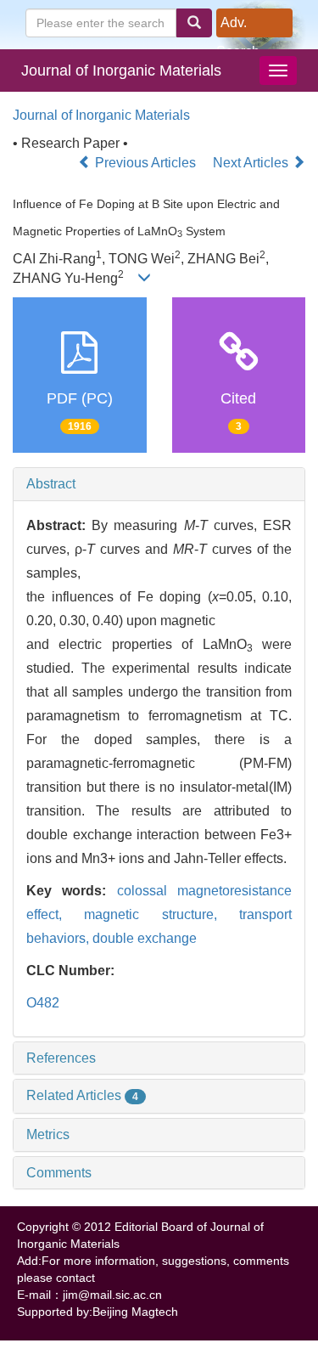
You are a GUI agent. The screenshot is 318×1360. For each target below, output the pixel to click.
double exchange (144, 938)
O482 (42, 1003)
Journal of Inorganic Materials (121, 70)
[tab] (159, 484)
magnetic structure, (161, 914)
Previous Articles (145, 162)
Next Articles (252, 162)
